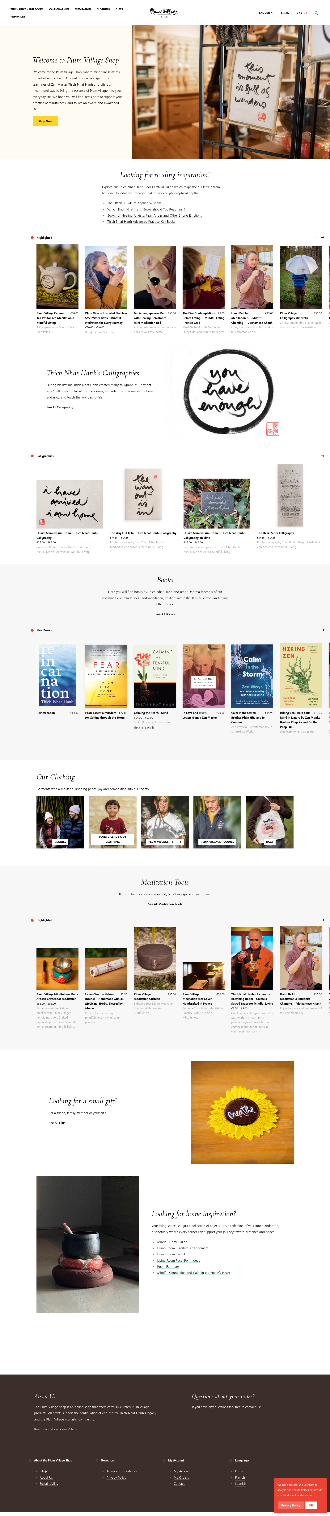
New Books (44, 630)
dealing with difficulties (181, 598)
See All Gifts (57, 1123)
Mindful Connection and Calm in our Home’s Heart (193, 1272)
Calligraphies (45, 456)
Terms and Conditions (122, 1471)
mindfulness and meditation (143, 598)
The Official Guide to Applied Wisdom (134, 203)
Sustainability (49, 1483)
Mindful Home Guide (172, 1242)
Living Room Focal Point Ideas (178, 1260)
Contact (179, 1483)
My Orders (181, 1477)
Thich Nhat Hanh (144, 727)
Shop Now (45, 121)
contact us (252, 1407)
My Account (182, 1471)
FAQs (43, 1471)
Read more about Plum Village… (57, 1429)
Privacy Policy (116, 1477)
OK (311, 1505)
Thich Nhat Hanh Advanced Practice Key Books (141, 221)
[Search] (317, 13)
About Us (46, 1477)
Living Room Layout (171, 1254)
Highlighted (44, 920)
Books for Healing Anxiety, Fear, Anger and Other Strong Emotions (154, 215)
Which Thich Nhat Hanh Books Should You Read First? (146, 209)
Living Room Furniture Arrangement (182, 1248)
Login (285, 13)
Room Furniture (168, 1266)
